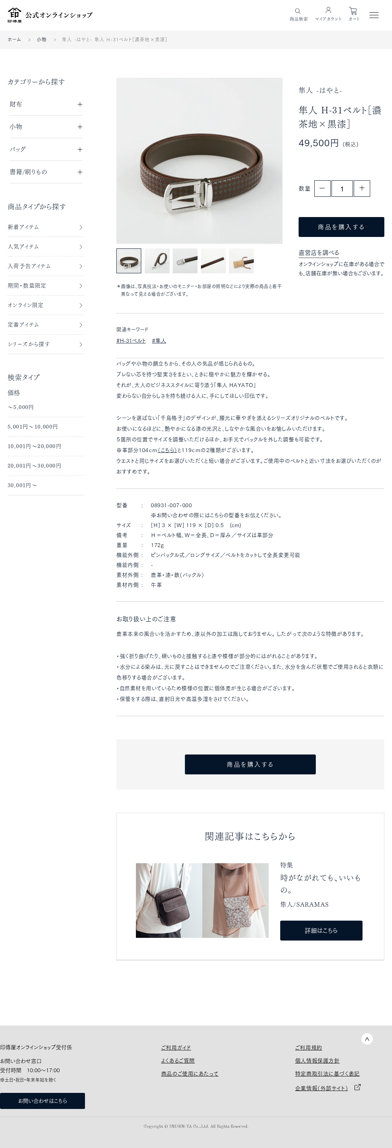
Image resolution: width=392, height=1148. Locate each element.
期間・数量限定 (27, 285)
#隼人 (159, 340)
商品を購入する (341, 227)
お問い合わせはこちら (42, 1101)
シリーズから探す (29, 344)
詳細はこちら (321, 931)
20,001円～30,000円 (35, 466)
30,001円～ (23, 485)
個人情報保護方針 (317, 1060)
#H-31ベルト (131, 340)
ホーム (14, 39)
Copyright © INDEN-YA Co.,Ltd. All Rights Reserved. (196, 1127)
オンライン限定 (26, 305)
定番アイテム (23, 324)
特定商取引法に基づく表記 (327, 1073)
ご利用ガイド (176, 1047)
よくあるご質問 (178, 1060)
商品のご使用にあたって (190, 1073)
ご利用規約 (308, 1047)
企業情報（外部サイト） (321, 1088)
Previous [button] (139, 160)
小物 (42, 39)
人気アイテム (23, 246)
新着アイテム (23, 227)
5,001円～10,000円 (33, 426)
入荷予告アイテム (29, 266)
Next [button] (259, 160)
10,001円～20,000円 (35, 446)
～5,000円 (21, 407)
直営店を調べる (319, 253)
